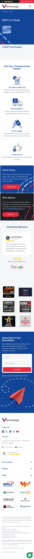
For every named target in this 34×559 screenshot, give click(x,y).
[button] (0, 238)
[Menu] (30, 6)
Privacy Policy (6, 377)
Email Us (20, 447)
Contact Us (11, 187)
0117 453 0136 (8, 447)
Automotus (10, 548)
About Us (10, 214)
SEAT (11, 11)
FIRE (17, 548)
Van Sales (5, 11)
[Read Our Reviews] (17, 267)
